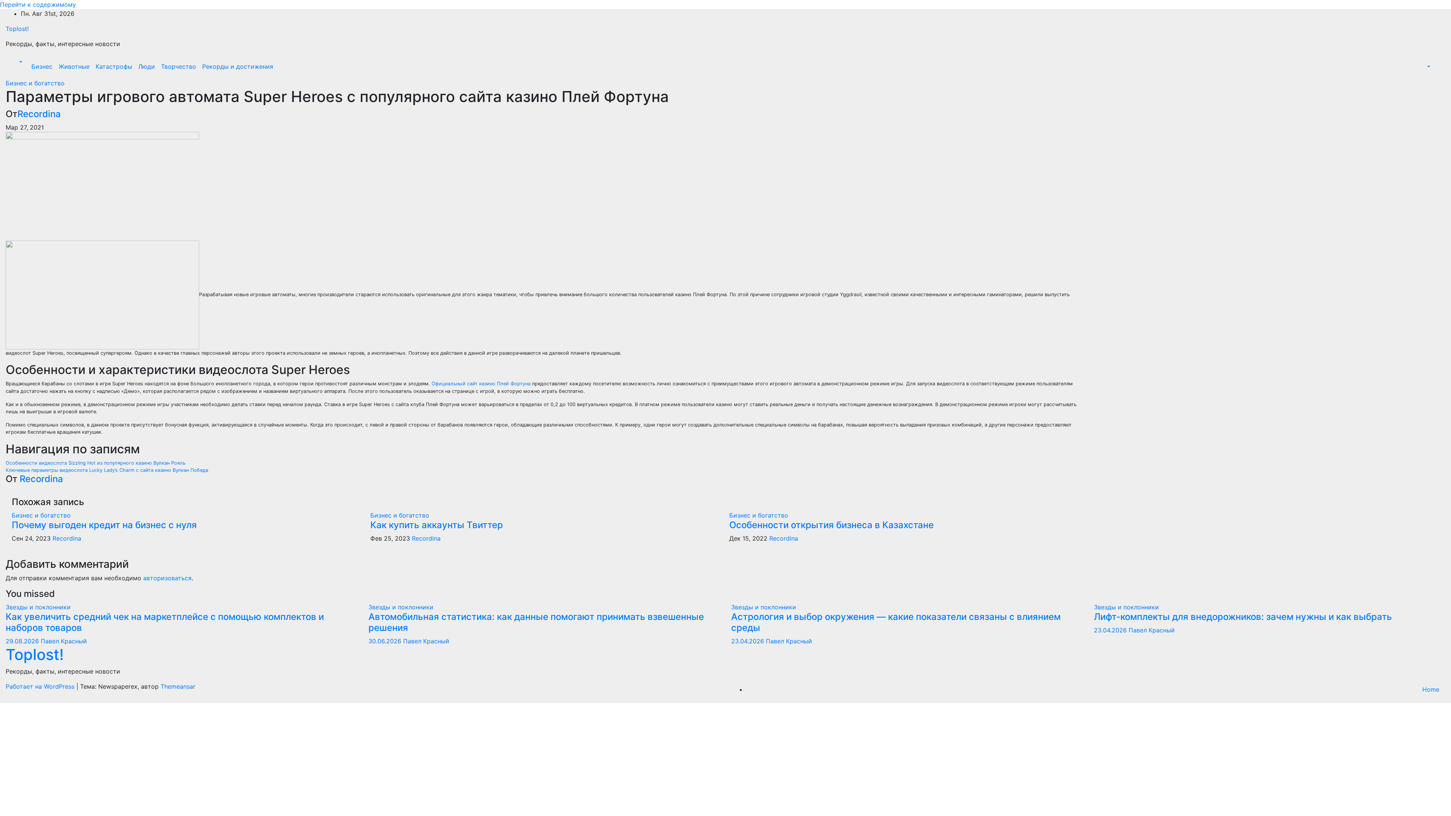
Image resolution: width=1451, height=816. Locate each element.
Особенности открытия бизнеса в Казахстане (831, 524)
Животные (74, 66)
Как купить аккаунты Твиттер (436, 524)
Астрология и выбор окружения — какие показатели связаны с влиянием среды (896, 622)
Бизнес (42, 66)
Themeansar (178, 686)
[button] (20, 62)
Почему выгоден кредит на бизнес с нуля (104, 524)
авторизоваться (167, 578)
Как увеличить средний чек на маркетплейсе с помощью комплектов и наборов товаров (165, 622)
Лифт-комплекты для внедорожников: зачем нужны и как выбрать (1243, 616)
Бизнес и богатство (35, 83)
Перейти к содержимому (38, 4)
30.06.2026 (385, 641)
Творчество (178, 66)
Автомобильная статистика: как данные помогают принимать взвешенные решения (536, 622)
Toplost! (17, 28)
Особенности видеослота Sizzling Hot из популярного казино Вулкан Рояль (96, 463)
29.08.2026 (23, 641)
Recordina (39, 113)
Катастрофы (114, 66)
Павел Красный (64, 641)
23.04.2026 (748, 641)
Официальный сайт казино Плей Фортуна (481, 383)
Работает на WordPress (41, 686)
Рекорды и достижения (237, 66)
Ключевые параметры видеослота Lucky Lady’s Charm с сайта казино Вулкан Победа (107, 470)
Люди (146, 66)
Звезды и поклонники (38, 607)
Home (1430, 689)
